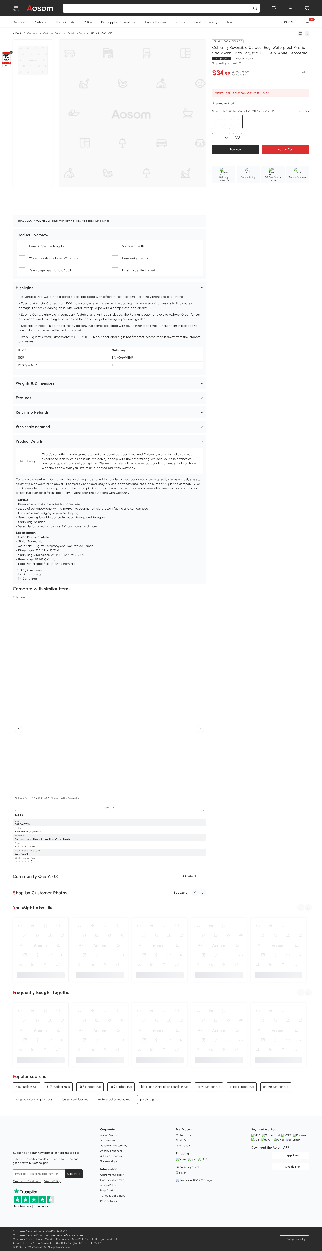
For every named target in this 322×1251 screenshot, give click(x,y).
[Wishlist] (274, 8)
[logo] (40, 8)
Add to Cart (285, 149)
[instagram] (24, 1143)
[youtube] (32, 1143)
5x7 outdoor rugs (58, 1086)
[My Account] (290, 8)
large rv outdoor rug (75, 1099)
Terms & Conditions (112, 1195)
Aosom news (108, 1140)
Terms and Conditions (27, 1181)
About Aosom (108, 1135)
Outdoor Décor (52, 33)
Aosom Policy (108, 1185)
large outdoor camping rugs (34, 1099)
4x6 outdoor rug (26, 1086)
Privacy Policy (52, 1181)
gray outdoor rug (209, 1086)
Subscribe (73, 1173)
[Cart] (307, 8)
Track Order (183, 1140)
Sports (180, 22)
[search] (255, 8)
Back (18, 33)
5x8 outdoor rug (90, 1086)
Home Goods (65, 22)
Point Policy (183, 1145)
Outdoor (41, 22)
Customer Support (112, 1174)
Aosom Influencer (111, 1150)
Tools (230, 22)
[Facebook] (16, 1143)
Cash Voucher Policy (113, 1180)
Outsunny (119, 350)
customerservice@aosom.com (64, 1235)
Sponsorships (108, 1161)
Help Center (108, 1190)
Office (88, 22)
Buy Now (235, 149)
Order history (184, 1135)
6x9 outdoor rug (121, 1086)
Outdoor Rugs (76, 33)
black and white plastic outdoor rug (164, 1086)
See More (181, 892)
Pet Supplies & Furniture (118, 22)
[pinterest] (40, 1143)
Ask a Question (191, 876)
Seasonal (19, 22)
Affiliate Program (111, 1156)
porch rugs (147, 1099)
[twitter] (49, 1143)
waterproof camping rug (114, 1099)
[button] (109, 288)
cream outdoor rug (275, 1086)
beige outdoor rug (242, 1086)
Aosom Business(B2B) (113, 1145)
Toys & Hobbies (155, 22)
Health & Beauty (206, 22)
